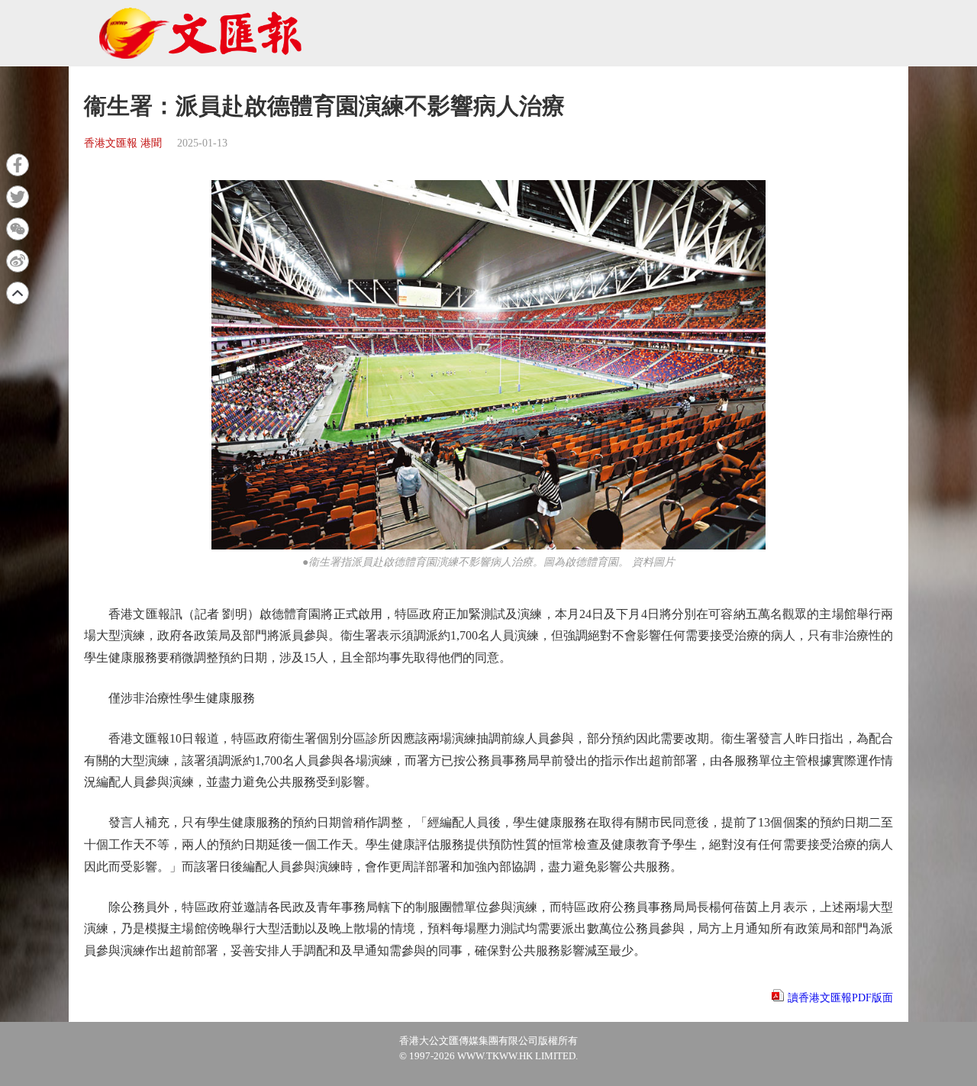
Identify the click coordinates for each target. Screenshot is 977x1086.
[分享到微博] (17, 261)
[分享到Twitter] (17, 196)
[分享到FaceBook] (17, 164)
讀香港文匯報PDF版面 (840, 998)
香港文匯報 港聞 (123, 143)
